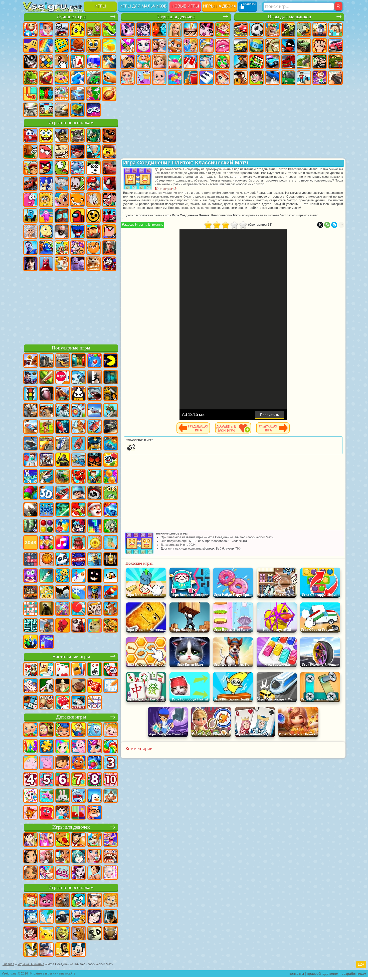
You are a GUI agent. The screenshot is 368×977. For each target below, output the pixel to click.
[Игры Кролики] (78, 796)
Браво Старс (93, 215)
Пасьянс (77, 61)
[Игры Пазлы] (46, 746)
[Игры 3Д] (46, 493)
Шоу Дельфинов (77, 167)
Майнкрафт (335, 29)
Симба (93, 247)
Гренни (62, 231)
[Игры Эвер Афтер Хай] (78, 873)
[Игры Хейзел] (110, 730)
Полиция (272, 61)
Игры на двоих (219, 6)
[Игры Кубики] (110, 460)
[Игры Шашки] (78, 686)
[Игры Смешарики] (94, 730)
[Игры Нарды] (94, 686)
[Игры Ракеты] (46, 576)
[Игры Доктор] (30, 460)
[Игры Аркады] (110, 361)
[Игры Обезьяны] (110, 796)
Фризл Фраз (30, 199)
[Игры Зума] (30, 493)
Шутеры (304, 77)
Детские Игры (77, 29)
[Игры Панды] (62, 559)
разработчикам (353, 973)
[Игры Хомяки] (94, 813)
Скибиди (62, 263)
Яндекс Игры (30, 45)
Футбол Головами (46, 110)
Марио (93, 183)
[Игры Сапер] (30, 702)
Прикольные (46, 77)
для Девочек (46, 29)
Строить (77, 110)
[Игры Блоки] (62, 526)
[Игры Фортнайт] (46, 460)
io (109, 45)
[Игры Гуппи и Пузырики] (110, 900)
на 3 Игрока (46, 93)
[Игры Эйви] (30, 873)
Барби (175, 29)
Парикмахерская (206, 45)
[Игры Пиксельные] (94, 477)
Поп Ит (46, 45)
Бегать (319, 77)
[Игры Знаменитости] (110, 873)
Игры (100, 6)
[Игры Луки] (78, 410)
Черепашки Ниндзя (256, 45)
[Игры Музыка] (62, 543)
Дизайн (175, 77)
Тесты (190, 29)
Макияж (222, 61)
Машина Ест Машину (335, 61)
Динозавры (30, 77)
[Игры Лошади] (62, 394)
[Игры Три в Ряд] (110, 510)
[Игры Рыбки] (78, 763)
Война (62, 110)
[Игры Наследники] (94, 917)
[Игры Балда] (94, 609)
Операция (206, 61)
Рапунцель (159, 61)
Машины (241, 45)
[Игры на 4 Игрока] (78, 361)
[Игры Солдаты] (78, 493)
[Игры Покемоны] (46, 933)
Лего (109, 151)
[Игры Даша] (62, 763)
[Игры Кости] (62, 702)
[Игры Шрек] (62, 933)
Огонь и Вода (159, 29)
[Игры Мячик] (46, 559)
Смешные (93, 45)
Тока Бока (62, 247)
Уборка (190, 77)
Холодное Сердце (159, 45)
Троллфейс (62, 151)
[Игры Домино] (30, 686)
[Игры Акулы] (94, 394)
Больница (175, 61)
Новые (30, 29)
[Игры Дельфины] (46, 796)
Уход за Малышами (159, 77)
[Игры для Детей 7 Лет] (78, 779)
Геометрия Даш (62, 45)
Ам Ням (62, 167)
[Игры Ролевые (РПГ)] (30, 377)
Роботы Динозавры (288, 61)
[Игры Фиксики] (30, 900)
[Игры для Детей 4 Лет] (30, 779)
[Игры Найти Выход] (110, 377)
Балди (46, 231)
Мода (143, 77)
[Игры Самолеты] (94, 410)
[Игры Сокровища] (46, 543)
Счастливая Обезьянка (77, 199)
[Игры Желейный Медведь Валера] (46, 813)
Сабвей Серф (30, 167)
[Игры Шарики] (110, 477)
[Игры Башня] (94, 592)
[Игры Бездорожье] (110, 427)
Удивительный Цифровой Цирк (109, 263)
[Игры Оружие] (30, 510)
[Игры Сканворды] (30, 609)
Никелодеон (62, 93)
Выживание (304, 61)
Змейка (109, 77)
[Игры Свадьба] (94, 856)
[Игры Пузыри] (94, 763)
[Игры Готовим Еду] (62, 856)
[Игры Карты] (62, 669)
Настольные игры (71, 656)
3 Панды (93, 167)
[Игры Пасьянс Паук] (94, 669)
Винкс (222, 77)
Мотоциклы (272, 45)
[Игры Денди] (110, 559)
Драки (319, 45)
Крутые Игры (77, 93)
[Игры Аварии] (78, 460)
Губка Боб (46, 135)
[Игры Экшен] (30, 361)
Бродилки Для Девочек (222, 29)
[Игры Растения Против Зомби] (110, 526)
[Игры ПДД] (30, 394)
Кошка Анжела (143, 45)
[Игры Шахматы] (62, 686)
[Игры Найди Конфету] (110, 746)
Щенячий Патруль (62, 135)
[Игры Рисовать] (30, 796)
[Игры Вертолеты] (94, 427)
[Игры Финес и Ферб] (46, 917)
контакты (296, 973)
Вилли (30, 135)
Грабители (319, 61)
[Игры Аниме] (78, 856)
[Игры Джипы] (46, 410)
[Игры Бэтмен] (110, 917)
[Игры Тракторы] (62, 477)
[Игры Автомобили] (62, 361)
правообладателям (322, 973)
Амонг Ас (77, 215)
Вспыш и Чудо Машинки (30, 183)
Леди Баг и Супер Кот (77, 151)
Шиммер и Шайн (62, 199)
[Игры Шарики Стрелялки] (94, 361)
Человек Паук (109, 183)
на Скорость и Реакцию (77, 77)
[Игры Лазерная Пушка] (110, 493)
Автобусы (288, 77)
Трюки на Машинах (93, 77)
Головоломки (30, 93)
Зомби (304, 29)
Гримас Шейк (77, 263)
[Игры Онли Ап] (46, 626)
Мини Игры (62, 77)
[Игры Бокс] (62, 626)
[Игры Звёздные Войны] (62, 510)
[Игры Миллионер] (78, 559)
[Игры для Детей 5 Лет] (46, 779)
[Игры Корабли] (30, 444)
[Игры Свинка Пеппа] (46, 763)
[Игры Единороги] (94, 746)
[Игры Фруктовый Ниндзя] (46, 377)
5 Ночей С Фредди (109, 135)
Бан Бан (46, 263)
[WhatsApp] (327, 225)
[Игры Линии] (46, 526)
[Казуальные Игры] (62, 609)
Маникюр (190, 61)
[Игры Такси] (46, 444)
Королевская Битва (319, 29)
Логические (46, 61)
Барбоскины (62, 183)
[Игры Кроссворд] (30, 477)
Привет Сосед (30, 247)
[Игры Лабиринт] (30, 626)
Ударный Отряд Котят (77, 183)
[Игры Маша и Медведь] (46, 730)
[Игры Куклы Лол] (62, 873)
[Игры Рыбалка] (46, 477)
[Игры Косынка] (78, 669)
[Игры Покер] (110, 669)
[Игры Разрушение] (94, 543)
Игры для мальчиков (143, 6)
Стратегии (272, 29)
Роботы (256, 61)
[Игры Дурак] (30, 669)
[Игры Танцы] (110, 840)
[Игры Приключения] (46, 427)
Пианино (206, 77)
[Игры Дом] (46, 856)
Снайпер (241, 61)
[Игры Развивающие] (62, 730)
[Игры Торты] (78, 543)
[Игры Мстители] (46, 950)
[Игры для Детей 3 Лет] (110, 763)
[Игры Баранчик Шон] (62, 917)
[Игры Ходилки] (78, 576)
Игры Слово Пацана (109, 247)
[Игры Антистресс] (62, 576)
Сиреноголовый (62, 215)
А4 (30, 231)
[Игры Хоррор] (94, 576)
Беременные (143, 61)
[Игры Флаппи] (110, 576)
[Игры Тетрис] (94, 526)
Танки (288, 29)
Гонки (335, 45)
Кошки (175, 45)
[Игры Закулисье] (46, 609)
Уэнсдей (30, 263)
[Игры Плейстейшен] (110, 609)
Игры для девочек (176, 17)
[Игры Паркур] (62, 410)
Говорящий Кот (77, 135)
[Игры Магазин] (46, 840)
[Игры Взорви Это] (78, 377)
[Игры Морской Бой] (110, 444)
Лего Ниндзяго (93, 135)
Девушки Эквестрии (143, 29)
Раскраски (127, 45)
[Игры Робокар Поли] (30, 917)
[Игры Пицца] (62, 840)
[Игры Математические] (30, 746)
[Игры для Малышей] (30, 730)
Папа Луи (127, 61)
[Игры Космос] (62, 427)
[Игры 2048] (30, 543)
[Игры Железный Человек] (110, 933)
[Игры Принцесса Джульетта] (62, 746)
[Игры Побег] (94, 377)
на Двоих (93, 29)
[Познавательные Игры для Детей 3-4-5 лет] (78, 730)
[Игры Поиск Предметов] (30, 526)
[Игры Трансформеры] (30, 950)
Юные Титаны (109, 199)
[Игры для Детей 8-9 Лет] (94, 779)
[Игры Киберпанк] (62, 460)
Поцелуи (222, 45)
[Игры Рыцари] (110, 626)
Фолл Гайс (46, 215)
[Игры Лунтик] (78, 746)
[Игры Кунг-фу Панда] (94, 933)
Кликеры (62, 61)
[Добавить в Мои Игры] (233, 427)
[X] (320, 225)
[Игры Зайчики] (62, 796)
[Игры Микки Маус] (78, 950)
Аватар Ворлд (77, 247)
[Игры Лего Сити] (94, 444)
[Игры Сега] (46, 510)
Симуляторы (62, 29)
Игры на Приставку (93, 110)
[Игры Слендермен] (46, 394)
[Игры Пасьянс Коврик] (46, 686)
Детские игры (71, 717)
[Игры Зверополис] (62, 900)
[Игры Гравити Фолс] (94, 900)
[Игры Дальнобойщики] (46, 361)
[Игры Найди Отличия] (78, 813)
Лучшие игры (71, 17)
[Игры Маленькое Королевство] (30, 763)
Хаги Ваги (77, 231)
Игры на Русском (93, 61)
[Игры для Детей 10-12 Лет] (110, 779)
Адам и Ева (46, 199)
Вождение (30, 110)
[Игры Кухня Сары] (30, 840)
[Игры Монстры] (30, 576)
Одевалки (190, 45)
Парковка (241, 29)
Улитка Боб (30, 151)
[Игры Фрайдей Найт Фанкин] (78, 526)
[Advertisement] (71, 307)
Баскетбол (109, 93)
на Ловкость (109, 29)
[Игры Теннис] (78, 609)
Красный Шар (46, 151)
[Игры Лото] (46, 702)
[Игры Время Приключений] (78, 917)
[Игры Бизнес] (110, 543)
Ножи (109, 61)
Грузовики (304, 45)
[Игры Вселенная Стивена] (30, 933)
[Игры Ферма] (78, 510)
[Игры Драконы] (78, 477)
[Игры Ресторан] (78, 840)
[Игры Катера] (62, 493)
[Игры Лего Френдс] (30, 856)
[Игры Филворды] (30, 559)
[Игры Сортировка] (46, 642)
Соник (46, 183)
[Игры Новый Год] (94, 510)
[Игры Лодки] (78, 444)
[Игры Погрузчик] (110, 394)
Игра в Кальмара (109, 215)
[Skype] (334, 225)
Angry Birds (46, 167)
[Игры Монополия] (78, 702)
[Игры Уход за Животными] (46, 873)
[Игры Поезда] (62, 444)
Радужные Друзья (46, 247)
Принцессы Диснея (127, 77)
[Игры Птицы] (62, 592)
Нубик (109, 231)
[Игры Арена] (78, 427)
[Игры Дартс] (30, 592)
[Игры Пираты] (94, 493)
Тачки (109, 167)
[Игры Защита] (110, 410)
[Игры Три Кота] (30, 813)
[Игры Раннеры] (94, 559)
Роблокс (93, 231)
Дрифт (272, 77)
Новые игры (185, 6)
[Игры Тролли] (46, 900)
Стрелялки (335, 77)
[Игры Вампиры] (78, 626)
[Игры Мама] (94, 873)
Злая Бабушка (93, 151)
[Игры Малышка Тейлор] (62, 813)
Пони (127, 29)
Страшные (30, 61)
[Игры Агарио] (62, 377)
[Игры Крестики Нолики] (94, 702)
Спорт (77, 45)
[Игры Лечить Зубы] (110, 856)
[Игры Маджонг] (46, 669)
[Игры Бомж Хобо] (62, 950)
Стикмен (288, 45)
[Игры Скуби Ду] (78, 933)
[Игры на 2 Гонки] (30, 427)
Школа (93, 93)
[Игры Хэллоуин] (94, 460)
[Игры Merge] (30, 642)
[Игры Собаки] (94, 840)
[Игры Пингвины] (94, 796)
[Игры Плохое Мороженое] (78, 394)
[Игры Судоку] (110, 686)
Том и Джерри (93, 199)
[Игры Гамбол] (78, 900)
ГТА (241, 77)
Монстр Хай (206, 29)
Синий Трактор (30, 215)
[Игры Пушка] (110, 592)
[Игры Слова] (46, 592)
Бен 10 (256, 77)
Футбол (256, 29)
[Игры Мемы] (94, 626)
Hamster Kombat (93, 263)
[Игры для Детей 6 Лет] (62, 779)
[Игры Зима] (78, 592)
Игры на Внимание (149, 224)
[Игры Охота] (30, 410)
